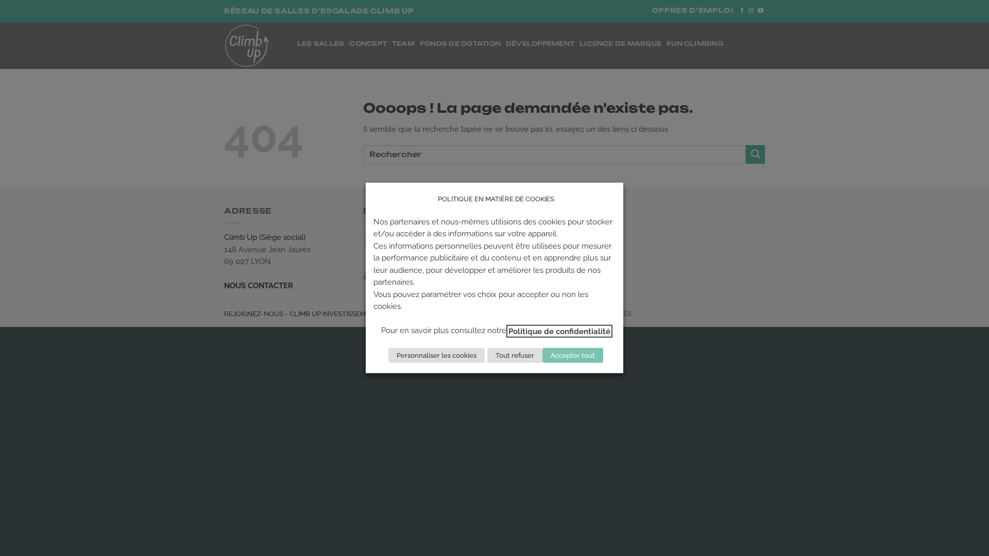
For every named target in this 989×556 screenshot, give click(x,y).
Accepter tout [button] (573, 355)
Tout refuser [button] (515, 355)
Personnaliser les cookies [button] (436, 355)
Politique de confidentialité (559, 330)
